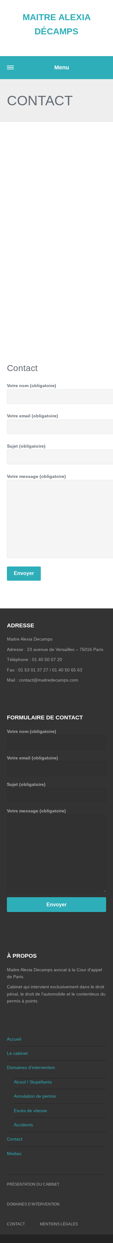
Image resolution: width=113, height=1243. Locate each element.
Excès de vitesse (30, 1110)
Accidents (23, 1124)
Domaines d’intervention (31, 1067)
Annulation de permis (35, 1096)
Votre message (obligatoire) (36, 810)
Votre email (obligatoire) (32, 757)
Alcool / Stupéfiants (33, 1081)
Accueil (14, 1039)
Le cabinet (17, 1053)
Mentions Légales (59, 1224)
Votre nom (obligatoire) (31, 731)
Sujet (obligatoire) (26, 784)
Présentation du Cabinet (33, 1184)
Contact (14, 1138)
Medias (14, 1153)
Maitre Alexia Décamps (57, 24)
